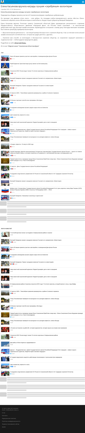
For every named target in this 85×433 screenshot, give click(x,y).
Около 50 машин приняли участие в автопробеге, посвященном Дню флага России (33, 56)
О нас (3, 413)
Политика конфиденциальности (11, 421)
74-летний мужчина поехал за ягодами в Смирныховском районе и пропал (31, 232)
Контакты (4, 415)
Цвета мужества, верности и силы (19, 115)
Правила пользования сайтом (10, 424)
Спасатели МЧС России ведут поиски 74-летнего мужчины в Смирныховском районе (34, 71)
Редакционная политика (9, 418)
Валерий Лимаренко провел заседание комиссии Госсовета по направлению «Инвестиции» (36, 78)
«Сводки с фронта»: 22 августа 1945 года (21, 144)
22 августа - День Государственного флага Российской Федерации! (29, 166)
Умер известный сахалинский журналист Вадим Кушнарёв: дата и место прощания (33, 122)
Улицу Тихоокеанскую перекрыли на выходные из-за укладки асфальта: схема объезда (34, 137)
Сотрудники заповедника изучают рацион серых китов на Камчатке (29, 107)
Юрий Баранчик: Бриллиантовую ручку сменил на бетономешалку (28, 63)
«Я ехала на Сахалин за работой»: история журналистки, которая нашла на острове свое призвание (38, 328)
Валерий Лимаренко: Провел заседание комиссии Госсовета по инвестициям (31, 85)
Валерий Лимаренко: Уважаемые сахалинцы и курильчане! (26, 195)
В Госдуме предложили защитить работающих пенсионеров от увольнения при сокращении (36, 357)
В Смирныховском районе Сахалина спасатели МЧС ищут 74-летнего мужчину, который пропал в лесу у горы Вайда (43, 284)
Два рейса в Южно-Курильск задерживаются (22, 342)
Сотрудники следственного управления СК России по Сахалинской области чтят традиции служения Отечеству (41, 173)
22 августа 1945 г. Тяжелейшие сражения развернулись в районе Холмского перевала (34, 93)
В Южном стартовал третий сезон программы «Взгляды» (26, 100)
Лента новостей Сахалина (9, 430)
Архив (3, 427)
